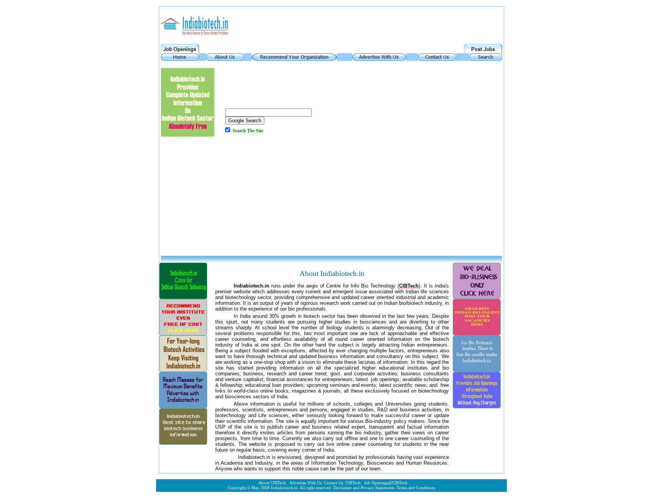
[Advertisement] (331, 198)
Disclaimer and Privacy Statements (363, 488)
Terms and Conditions (415, 488)
